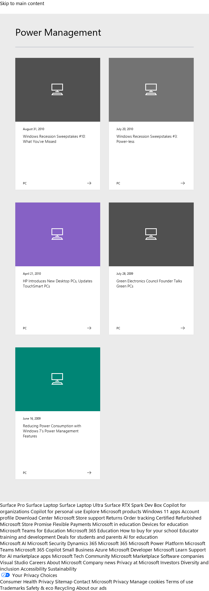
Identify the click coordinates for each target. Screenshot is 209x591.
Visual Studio (14, 562)
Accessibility (34, 568)
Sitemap (63, 581)
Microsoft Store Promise (25, 524)
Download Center (34, 517)
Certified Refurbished (178, 517)
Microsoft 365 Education (93, 530)
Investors (169, 562)
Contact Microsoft (93, 581)
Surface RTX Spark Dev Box (133, 505)
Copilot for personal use (56, 511)
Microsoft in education (116, 524)
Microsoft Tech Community (81, 556)
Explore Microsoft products (112, 511)
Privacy (121, 581)
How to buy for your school (149, 530)
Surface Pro (12, 505)
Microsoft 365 (112, 543)
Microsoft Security (46, 543)
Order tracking (139, 517)
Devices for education (165, 524)
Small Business (78, 549)
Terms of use (179, 581)
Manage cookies (147, 581)
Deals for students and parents (89, 537)
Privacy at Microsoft (138, 562)
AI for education (140, 537)
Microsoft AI (13, 543)
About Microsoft (64, 562)
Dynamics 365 (82, 543)
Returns (114, 517)
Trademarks (12, 588)
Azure (101, 549)
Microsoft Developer (130, 549)
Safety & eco (39, 588)
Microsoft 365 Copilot (38, 549)
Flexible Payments (72, 524)
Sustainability (62, 568)
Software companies (182, 556)
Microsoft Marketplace (135, 556)
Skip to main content (22, 3)
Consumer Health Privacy (27, 581)
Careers (37, 562)
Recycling (65, 588)
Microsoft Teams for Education (33, 530)
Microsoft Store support (79, 517)
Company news (99, 562)
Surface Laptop (42, 505)
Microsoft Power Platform (156, 543)
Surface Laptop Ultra (81, 505)
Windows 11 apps (161, 511)
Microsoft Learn (170, 549)
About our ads (91, 588)
